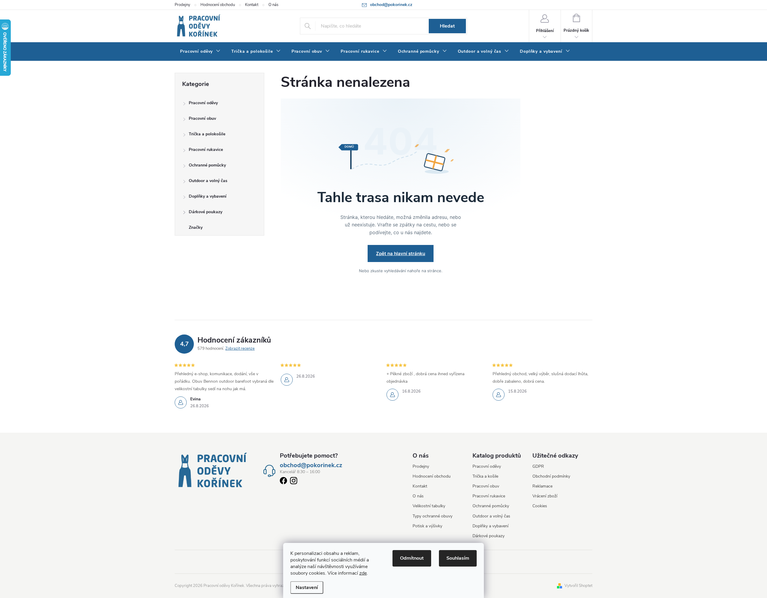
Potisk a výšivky (427, 526)
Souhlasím (457, 558)
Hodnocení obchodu (217, 4)
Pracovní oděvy (203, 103)
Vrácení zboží (544, 496)
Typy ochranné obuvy (432, 516)
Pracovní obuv (202, 118)
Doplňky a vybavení (208, 196)
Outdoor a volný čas (208, 181)
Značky (196, 227)
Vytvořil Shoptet (578, 585)
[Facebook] (283, 482)
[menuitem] (200, 51)
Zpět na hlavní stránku (400, 253)
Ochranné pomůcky (207, 165)
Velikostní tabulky (429, 506)
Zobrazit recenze (240, 348)
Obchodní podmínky (551, 476)
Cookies (539, 506)
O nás (273, 4)
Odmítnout (412, 558)
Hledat (447, 26)
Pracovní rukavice (206, 149)
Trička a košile (485, 476)
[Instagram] (293, 482)
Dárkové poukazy (205, 212)
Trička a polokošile (207, 134)
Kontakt (251, 4)
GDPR (538, 466)
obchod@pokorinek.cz (311, 465)
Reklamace (542, 486)
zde (363, 573)
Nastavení (307, 587)
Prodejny (182, 4)
